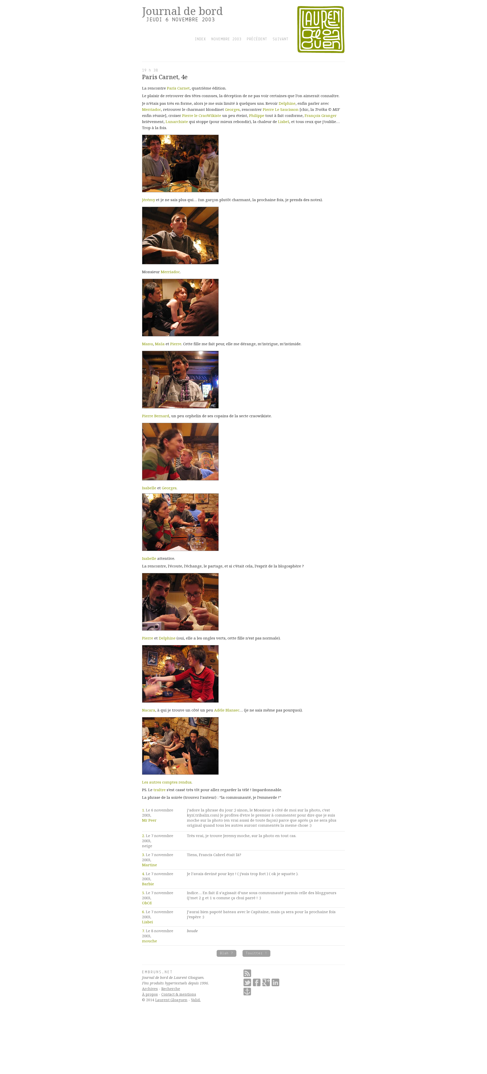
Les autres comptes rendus (167, 782)
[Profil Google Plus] (266, 982)
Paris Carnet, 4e (165, 77)
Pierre (175, 343)
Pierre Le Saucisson (281, 109)
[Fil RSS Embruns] (247, 973)
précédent (257, 39)
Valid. (196, 999)
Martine (149, 864)
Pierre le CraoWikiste (201, 115)
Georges (232, 109)
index (200, 39)
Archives (150, 988)
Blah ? (226, 953)
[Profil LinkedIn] (275, 982)
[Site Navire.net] (247, 991)
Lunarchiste (177, 121)
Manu (147, 343)
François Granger (321, 115)
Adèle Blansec (226, 710)
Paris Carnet (178, 88)
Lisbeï (283, 121)
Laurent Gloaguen (171, 999)
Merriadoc (151, 109)
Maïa (160, 343)
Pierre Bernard (155, 415)
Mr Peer (149, 820)
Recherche (170, 988)
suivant (281, 39)
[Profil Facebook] (256, 982)
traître (159, 789)
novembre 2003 (226, 39)
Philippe (256, 115)
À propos (150, 994)
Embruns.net (157, 972)
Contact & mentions (178, 994)
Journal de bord (182, 11)
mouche (149, 940)
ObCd (147, 902)
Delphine (287, 103)
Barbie (148, 883)
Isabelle (149, 487)
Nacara (148, 710)
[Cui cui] (247, 982)
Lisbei (147, 921)
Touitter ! (256, 953)
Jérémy (148, 199)
